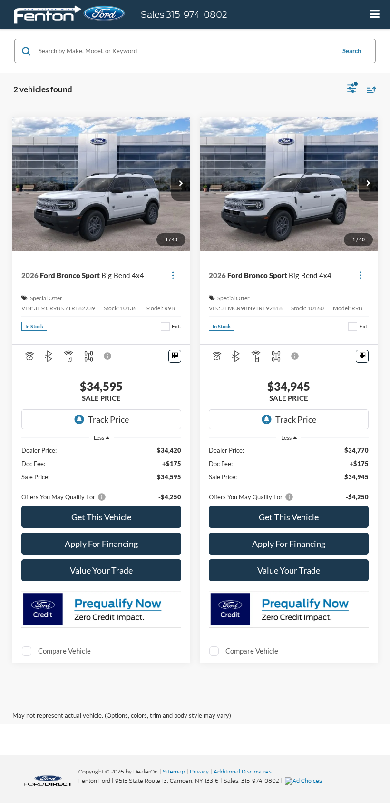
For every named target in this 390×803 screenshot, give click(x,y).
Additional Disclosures (243, 771)
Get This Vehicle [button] (101, 517)
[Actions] (173, 275)
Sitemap (174, 771)
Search (351, 51)
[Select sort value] (369, 89)
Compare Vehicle (64, 650)
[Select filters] (352, 89)
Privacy (199, 771)
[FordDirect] (48, 780)
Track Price (108, 419)
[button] (180, 184)
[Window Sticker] (174, 356)
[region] (101, 474)
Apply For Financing (101, 543)
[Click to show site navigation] (375, 14)
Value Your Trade (101, 570)
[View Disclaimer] (108, 356)
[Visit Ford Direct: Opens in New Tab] (304, 780)
